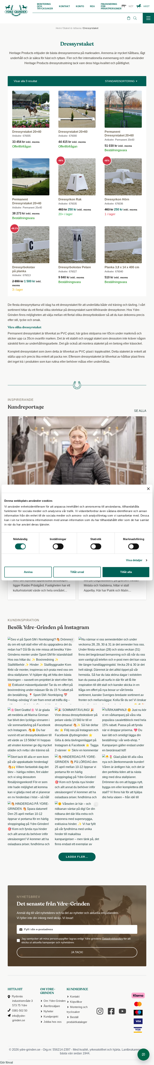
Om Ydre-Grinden (55, 1000)
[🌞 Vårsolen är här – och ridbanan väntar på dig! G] (77, 823)
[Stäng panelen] (148, 488)
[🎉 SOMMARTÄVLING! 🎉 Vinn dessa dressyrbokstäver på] (77, 729)
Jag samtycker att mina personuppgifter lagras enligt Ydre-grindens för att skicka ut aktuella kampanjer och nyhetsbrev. (76, 940)
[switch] (58, 546)
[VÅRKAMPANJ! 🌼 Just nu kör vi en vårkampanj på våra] (124, 729)
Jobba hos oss (53, 1021)
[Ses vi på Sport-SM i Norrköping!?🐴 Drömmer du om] (41, 670)
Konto (80, 6)
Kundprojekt (51, 1016)
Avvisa (28, 572)
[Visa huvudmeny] (148, 18)
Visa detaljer (134, 560)
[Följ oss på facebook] (111, 1011)
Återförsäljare (52, 1006)
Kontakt (64, 6)
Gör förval (6, 1062)
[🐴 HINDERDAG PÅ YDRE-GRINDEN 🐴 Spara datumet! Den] (30, 823)
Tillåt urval (77, 572)
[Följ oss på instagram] (100, 1011)
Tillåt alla (126, 572)
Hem (58, 28)
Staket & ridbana (72, 28)
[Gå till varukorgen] (128, 18)
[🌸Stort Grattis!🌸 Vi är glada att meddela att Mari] (30, 729)
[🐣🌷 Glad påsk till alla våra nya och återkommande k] (124, 776)
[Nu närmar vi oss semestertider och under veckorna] (112, 670)
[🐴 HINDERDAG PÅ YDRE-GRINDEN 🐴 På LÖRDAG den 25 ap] (77, 776)
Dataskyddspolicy (112, 938)
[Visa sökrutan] (135, 18)
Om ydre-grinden (47, 991)
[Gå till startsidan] (16, 16)
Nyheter (48, 1011)
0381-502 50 (19, 1010)
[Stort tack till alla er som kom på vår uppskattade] (30, 776)
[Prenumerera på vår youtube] (122, 1011)
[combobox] (120, 81)
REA (92, 6)
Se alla (140, 410)
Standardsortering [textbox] (120, 81)
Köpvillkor (76, 1001)
